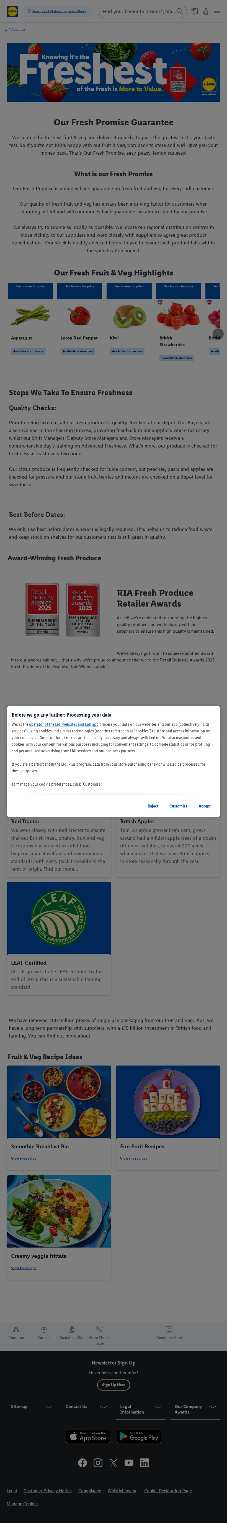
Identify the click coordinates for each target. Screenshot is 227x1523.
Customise (178, 806)
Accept (205, 806)
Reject (153, 806)
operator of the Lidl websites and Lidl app (64, 724)
